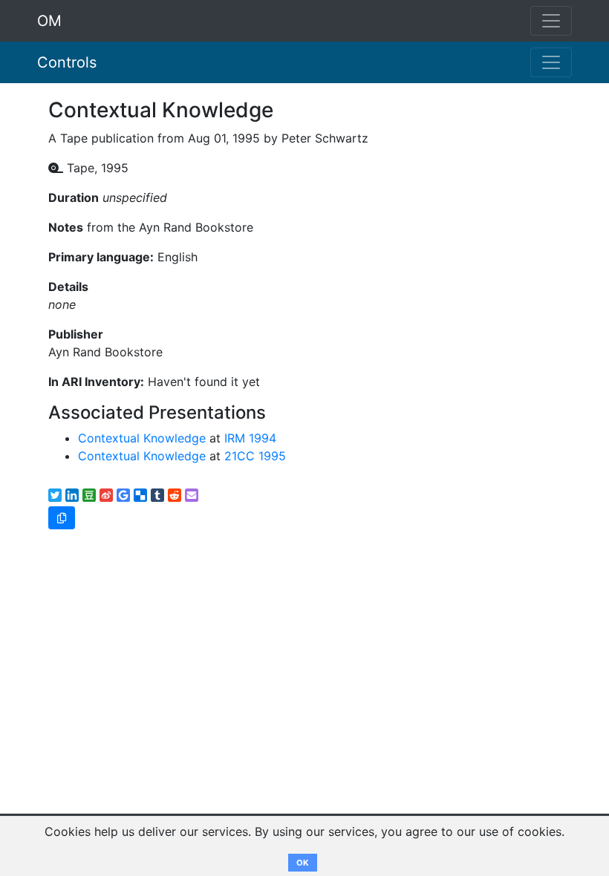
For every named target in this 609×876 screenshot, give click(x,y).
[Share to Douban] (89, 495)
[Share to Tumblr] (157, 495)
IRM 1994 (250, 438)
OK (302, 862)
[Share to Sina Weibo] (106, 495)
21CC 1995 (255, 455)
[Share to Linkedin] (72, 495)
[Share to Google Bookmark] (123, 495)
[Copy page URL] (61, 517)
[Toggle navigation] (551, 62)
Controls (67, 62)
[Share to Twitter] (55, 495)
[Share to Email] (191, 495)
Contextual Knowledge (142, 438)
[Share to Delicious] (140, 495)
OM (49, 21)
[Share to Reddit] (174, 495)
